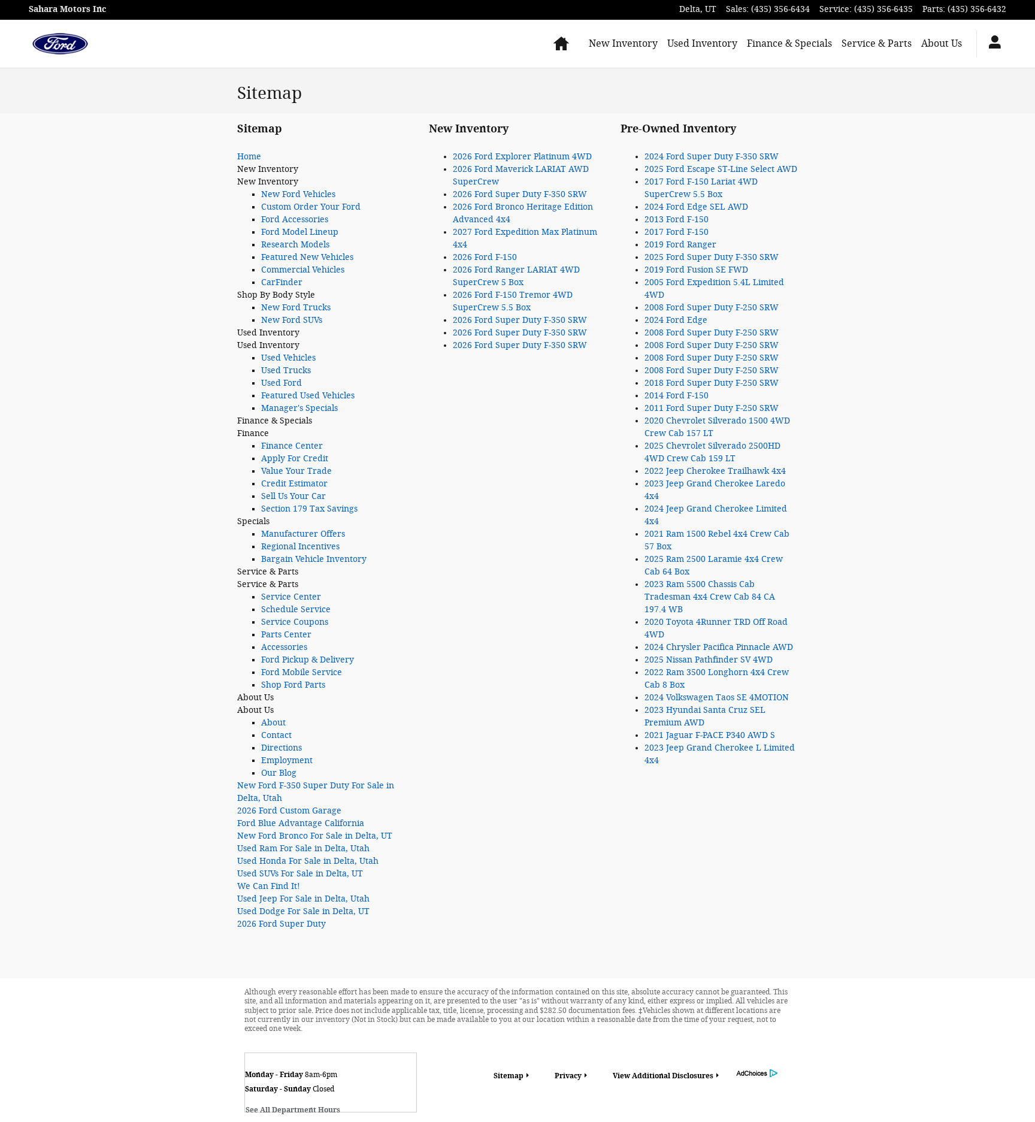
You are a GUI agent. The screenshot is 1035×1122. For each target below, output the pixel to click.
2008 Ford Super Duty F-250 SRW (711, 308)
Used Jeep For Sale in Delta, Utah (303, 899)
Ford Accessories (294, 219)
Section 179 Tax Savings (309, 509)
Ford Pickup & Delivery (307, 660)
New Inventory (623, 43)
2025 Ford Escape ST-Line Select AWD (720, 169)
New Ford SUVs (291, 320)
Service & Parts (877, 43)
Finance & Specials (789, 43)
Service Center (291, 597)
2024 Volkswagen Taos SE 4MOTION (716, 697)
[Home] (60, 43)
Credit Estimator (294, 484)
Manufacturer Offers (303, 534)
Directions (281, 748)
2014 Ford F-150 (676, 396)
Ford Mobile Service (301, 672)
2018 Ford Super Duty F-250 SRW (711, 383)
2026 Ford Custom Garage (289, 811)
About (273, 723)
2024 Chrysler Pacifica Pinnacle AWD (718, 647)
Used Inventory (702, 43)
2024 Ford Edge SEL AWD (696, 207)
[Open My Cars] (991, 44)
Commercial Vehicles (302, 270)
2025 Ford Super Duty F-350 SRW (711, 257)
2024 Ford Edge (675, 320)
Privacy (568, 1076)
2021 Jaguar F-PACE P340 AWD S (709, 735)
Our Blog (278, 773)
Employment (287, 760)
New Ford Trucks (296, 308)
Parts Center (286, 635)
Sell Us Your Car (293, 496)
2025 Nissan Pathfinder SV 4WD (708, 660)
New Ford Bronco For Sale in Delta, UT (314, 836)
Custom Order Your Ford (311, 207)
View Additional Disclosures (663, 1076)
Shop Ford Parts (293, 685)
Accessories (284, 647)
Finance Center (292, 446)
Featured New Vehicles (307, 257)
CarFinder (281, 282)
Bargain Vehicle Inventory (314, 559)
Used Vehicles (288, 358)
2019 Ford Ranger (680, 245)
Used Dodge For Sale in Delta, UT (303, 911)
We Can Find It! (268, 886)
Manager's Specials (299, 408)
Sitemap (508, 1076)
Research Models (295, 245)
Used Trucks (286, 370)
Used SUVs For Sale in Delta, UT (300, 874)
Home (249, 157)
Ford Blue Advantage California (300, 823)
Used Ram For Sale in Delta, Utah (303, 848)
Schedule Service (296, 609)
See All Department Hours (293, 1110)
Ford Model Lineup (299, 232)
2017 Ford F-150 (676, 232)
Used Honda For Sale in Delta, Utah (308, 861)
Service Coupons (294, 622)
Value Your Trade (296, 471)
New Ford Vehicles (298, 194)
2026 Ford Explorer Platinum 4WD (522, 157)
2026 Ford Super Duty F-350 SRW (520, 194)
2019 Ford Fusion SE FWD (696, 270)
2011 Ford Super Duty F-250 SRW (711, 408)
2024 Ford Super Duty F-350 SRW (711, 157)
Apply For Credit (294, 458)
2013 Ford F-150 (676, 219)
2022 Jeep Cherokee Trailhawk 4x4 (715, 471)
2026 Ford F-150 (485, 257)
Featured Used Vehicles (308, 396)
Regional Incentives (300, 547)
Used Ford (281, 383)
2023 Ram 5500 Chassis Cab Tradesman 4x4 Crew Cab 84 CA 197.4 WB (709, 597)
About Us (941, 43)
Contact (276, 735)
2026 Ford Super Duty (281, 924)
